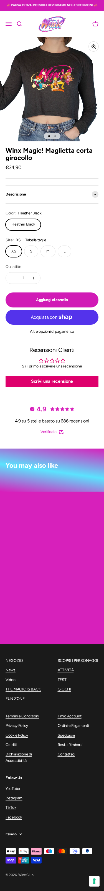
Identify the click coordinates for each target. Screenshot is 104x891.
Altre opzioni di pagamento (52, 331)
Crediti (11, 744)
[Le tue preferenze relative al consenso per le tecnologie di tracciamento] (94, 881)
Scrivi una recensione (52, 381)
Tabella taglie (35, 240)
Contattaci (66, 754)
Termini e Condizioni (22, 716)
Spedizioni (66, 735)
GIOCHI (64, 689)
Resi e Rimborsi (70, 744)
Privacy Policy (17, 725)
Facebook (14, 817)
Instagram (14, 798)
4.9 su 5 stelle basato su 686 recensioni (52, 421)
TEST (62, 679)
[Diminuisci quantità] (13, 278)
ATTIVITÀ (66, 670)
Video (11, 679)
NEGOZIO (14, 660)
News (11, 670)
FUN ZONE (15, 698)
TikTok (11, 807)
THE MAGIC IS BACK (23, 689)
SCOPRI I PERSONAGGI (78, 660)
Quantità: (13, 266)
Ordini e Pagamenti (73, 725)
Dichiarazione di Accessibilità (19, 757)
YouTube (13, 788)
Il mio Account (70, 716)
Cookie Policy (17, 735)
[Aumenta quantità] (33, 278)
